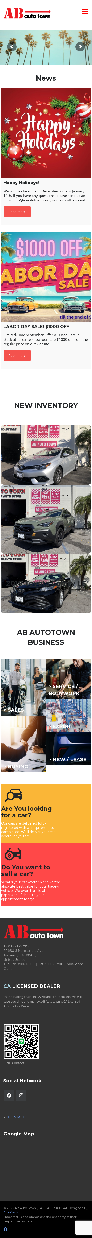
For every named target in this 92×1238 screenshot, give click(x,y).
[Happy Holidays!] (46, 133)
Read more (17, 211)
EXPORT (63, 726)
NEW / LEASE (69, 759)
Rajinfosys (11, 1212)
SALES (16, 710)
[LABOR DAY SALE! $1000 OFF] (46, 277)
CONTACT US (19, 1117)
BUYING (18, 766)
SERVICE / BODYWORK (63, 690)
